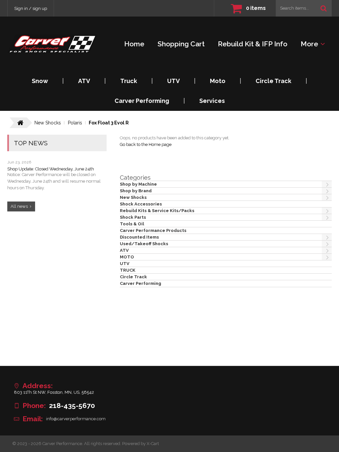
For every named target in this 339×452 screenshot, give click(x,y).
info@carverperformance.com (76, 418)
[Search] (323, 8)
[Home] (52, 44)
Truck (128, 80)
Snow (40, 80)
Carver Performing (142, 100)
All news (19, 206)
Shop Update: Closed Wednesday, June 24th (50, 168)
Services (212, 100)
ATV (84, 80)
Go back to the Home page (145, 144)
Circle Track (273, 80)
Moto (217, 80)
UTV (173, 80)
